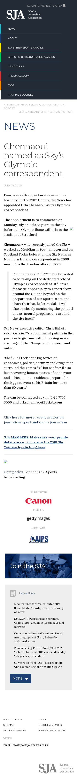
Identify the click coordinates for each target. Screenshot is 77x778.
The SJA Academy (19, 75)
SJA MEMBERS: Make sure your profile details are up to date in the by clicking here (36, 442)
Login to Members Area (45, 5)
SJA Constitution (14, 730)
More (17, 678)
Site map (8, 725)
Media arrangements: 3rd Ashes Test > (45, 111)
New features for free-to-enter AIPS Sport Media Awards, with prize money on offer (38, 608)
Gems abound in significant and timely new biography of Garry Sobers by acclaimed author (38, 637)
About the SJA (12, 719)
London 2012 (34, 472)
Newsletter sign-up (52, 730)
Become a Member (50, 725)
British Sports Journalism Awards (31, 56)
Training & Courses (20, 94)
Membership (16, 66)
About (12, 38)
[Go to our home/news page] (24, 18)
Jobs (11, 85)
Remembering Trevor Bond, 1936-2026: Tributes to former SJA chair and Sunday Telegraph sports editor (40, 652)
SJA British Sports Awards (26, 47)
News (11, 28)
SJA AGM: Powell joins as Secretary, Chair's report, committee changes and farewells (39, 623)
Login (42, 719)
